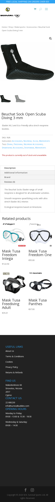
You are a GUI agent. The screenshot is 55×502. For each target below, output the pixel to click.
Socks (35, 141)
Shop (10, 27)
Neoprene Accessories (33, 144)
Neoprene (27, 141)
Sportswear (29, 147)
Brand (7, 177)
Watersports (20, 27)
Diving (10, 144)
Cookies (9, 361)
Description (10, 168)
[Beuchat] (10, 15)
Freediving (18, 144)
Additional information (16, 172)
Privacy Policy (12, 367)
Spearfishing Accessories (12, 147)
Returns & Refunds (14, 372)
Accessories (32, 27)
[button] (50, 38)
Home (4, 27)
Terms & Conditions (15, 356)
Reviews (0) (9, 182)
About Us (10, 351)
